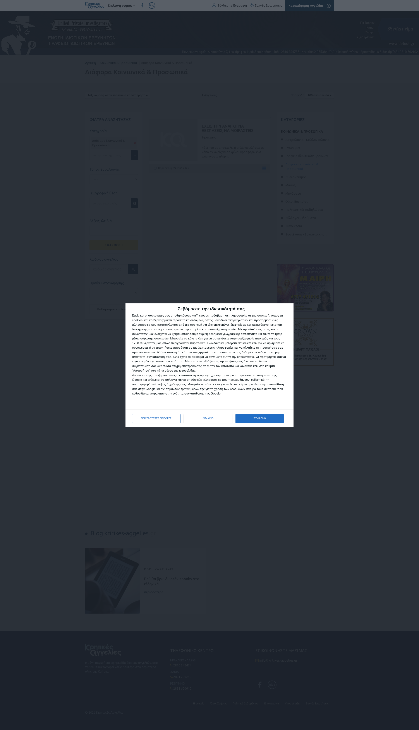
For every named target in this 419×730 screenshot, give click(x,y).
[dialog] (209, 365)
